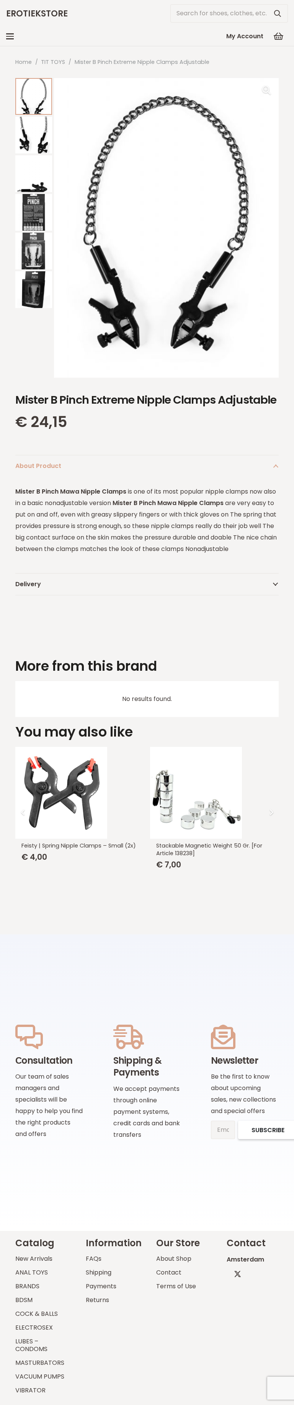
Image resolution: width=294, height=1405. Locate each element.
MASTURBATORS (39, 1362)
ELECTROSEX (34, 1327)
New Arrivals (33, 1258)
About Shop (173, 1258)
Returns (97, 1300)
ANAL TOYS (31, 1272)
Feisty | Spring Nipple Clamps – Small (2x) (78, 845)
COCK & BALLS (36, 1313)
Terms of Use (176, 1286)
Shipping (98, 1272)
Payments (101, 1286)
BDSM (24, 1300)
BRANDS (27, 1286)
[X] (237, 1274)
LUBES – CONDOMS (31, 1345)
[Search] (277, 13)
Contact (168, 1272)
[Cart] (279, 36)
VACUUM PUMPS (39, 1376)
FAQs (93, 1258)
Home (23, 62)
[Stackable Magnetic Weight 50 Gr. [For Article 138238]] (214, 793)
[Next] (271, 812)
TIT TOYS (53, 62)
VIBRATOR (30, 1390)
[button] (10, 36)
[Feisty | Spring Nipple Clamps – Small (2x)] (79, 793)
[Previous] (23, 812)
